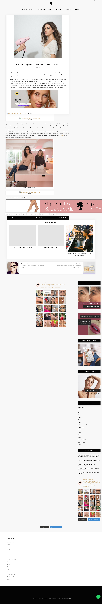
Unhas (79, 444)
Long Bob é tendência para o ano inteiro (22, 247)
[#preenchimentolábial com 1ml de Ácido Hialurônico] (86, 503)
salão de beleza (44, 214)
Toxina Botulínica (82, 439)
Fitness (79, 422)
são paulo (52, 214)
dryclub (18, 214)
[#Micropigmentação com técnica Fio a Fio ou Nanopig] (86, 514)
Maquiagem (80, 429)
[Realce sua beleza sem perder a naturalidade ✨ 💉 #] (80, 514)
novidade (36, 214)
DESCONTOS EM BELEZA (44, 9)
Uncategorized (81, 442)
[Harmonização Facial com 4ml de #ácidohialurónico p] (98, 497)
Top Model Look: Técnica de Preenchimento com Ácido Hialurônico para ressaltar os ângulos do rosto (89, 456)
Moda (79, 432)
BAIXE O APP (59, 9)
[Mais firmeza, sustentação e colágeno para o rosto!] (92, 497)
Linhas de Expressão (83, 424)
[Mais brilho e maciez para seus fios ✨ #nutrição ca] (80, 491)
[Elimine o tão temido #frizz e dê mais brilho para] (92, 514)
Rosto (79, 434)
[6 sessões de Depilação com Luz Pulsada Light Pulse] (92, 503)
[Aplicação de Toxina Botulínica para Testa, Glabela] (98, 503)
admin (12, 217)
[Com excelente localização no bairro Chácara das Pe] (80, 508)
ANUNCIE (68, 9)
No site (62, 135)
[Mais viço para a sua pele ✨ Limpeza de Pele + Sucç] (98, 514)
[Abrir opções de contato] (98, 597)
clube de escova (10, 214)
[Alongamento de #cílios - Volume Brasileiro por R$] (80, 497)
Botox (79, 414)
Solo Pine (69, 598)
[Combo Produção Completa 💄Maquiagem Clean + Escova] (98, 508)
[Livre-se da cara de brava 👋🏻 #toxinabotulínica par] (98, 491)
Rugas (79, 437)
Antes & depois (81, 407)
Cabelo (33, 61)
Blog (79, 412)
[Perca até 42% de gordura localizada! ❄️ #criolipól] (86, 497)
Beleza (79, 410)
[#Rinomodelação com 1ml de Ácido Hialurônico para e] (92, 508)
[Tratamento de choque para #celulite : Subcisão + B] (86, 508)
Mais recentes (40, 61)
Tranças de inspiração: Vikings (51, 247)
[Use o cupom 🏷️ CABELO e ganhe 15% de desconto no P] (86, 491)
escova (24, 214)
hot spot (30, 214)
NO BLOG (76, 9)
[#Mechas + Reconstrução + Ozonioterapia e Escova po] (80, 503)
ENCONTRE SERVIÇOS (27, 9)
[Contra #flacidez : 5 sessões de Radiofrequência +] (92, 491)
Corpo (79, 419)
